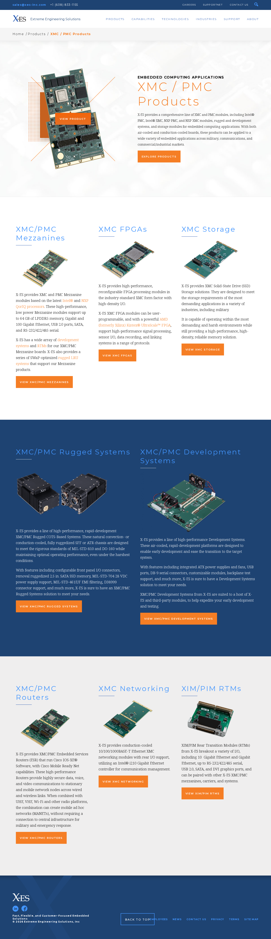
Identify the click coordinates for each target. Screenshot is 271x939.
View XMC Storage (202, 349)
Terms (234, 919)
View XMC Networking (123, 781)
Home (18, 34)
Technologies (175, 19)
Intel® (67, 300)
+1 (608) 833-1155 (64, 5)
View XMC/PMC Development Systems (178, 618)
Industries (206, 19)
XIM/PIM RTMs (212, 688)
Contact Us (239, 4)
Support (232, 19)
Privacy (217, 919)
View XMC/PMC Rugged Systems (49, 606)
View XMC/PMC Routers (41, 837)
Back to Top (137, 919)
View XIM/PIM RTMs (202, 793)
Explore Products (159, 156)
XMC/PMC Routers (36, 693)
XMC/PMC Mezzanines (40, 233)
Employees (159, 919)
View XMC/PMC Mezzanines (44, 382)
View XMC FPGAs (117, 355)
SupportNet (213, 4)
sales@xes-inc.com (29, 5)
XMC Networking (134, 688)
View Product (73, 118)
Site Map (251, 919)
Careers (189, 4)
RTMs (42, 345)
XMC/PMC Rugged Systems (73, 451)
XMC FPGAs (123, 229)
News (177, 919)
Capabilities (143, 19)
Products (115, 19)
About (253, 19)
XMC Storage (209, 229)
